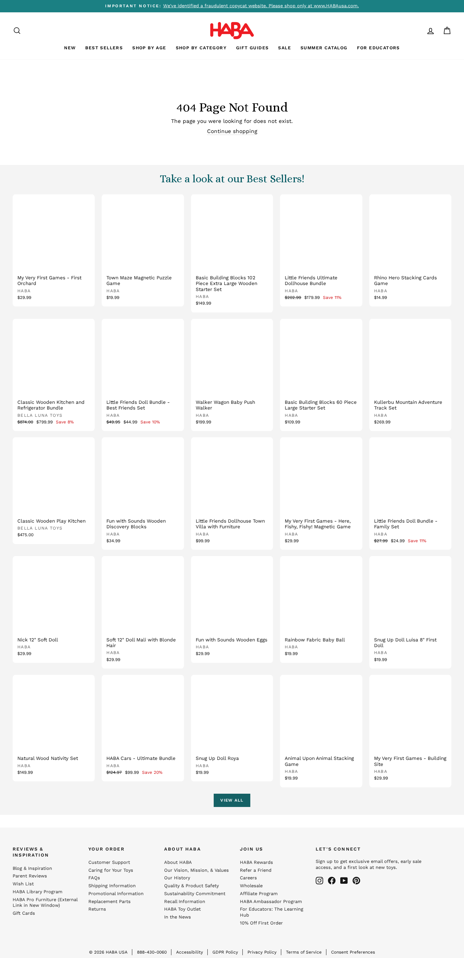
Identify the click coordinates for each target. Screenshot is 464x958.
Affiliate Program (259, 893)
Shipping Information (112, 885)
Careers (248, 878)
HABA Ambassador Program (271, 901)
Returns (97, 909)
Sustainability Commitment (194, 893)
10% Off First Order (261, 923)
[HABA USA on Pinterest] (356, 880)
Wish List (23, 884)
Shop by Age (149, 47)
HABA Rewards (256, 862)
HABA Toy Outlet (182, 909)
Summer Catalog (324, 47)
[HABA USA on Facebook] (332, 880)
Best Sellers (104, 47)
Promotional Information (116, 893)
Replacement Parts (109, 901)
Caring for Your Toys (110, 870)
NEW (70, 47)
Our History (177, 878)
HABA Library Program (37, 891)
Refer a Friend (255, 870)
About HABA (178, 862)
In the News (177, 917)
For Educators (378, 47)
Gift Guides (252, 47)
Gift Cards (24, 913)
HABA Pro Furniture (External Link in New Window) (45, 902)
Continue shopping (232, 131)
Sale (284, 47)
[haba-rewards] (418, 30)
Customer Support (109, 862)
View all (231, 800)
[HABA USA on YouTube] (344, 880)
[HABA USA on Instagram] (319, 880)
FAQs (94, 878)
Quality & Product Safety (191, 885)
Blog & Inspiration (32, 868)
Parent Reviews (30, 876)
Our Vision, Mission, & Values (196, 870)
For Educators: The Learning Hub (271, 912)
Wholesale (251, 885)
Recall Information (184, 901)
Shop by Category (201, 47)
